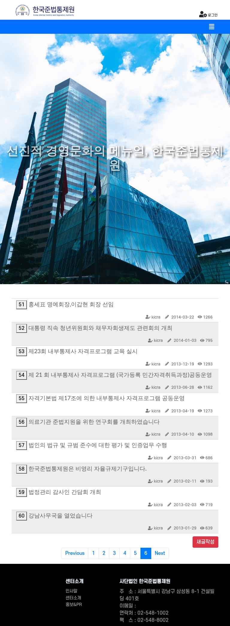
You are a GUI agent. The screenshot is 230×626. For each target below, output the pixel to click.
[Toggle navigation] (211, 27)
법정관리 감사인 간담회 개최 (64, 492)
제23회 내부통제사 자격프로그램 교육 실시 (83, 351)
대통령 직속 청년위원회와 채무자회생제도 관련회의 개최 (100, 328)
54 (22, 375)
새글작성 (205, 542)
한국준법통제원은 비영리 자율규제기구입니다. (87, 469)
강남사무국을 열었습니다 (60, 516)
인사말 (71, 591)
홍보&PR (74, 604)
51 (22, 304)
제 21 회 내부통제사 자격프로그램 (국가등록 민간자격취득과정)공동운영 (120, 375)
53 (22, 351)
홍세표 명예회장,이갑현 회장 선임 (71, 304)
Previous (74, 553)
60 (22, 516)
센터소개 (73, 598)
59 (22, 492)
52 (22, 328)
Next (160, 553)
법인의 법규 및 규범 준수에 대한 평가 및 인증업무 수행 (97, 445)
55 (22, 398)
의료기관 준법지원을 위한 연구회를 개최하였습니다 (94, 422)
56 (22, 422)
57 (22, 445)
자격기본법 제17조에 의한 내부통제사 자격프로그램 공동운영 (106, 398)
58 (22, 469)
